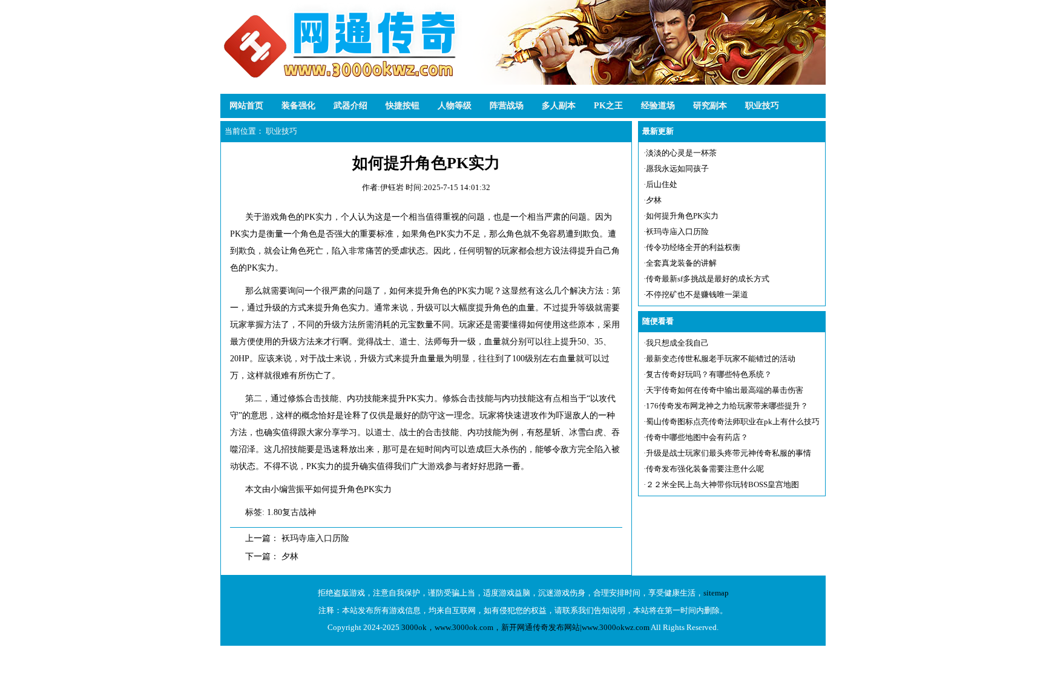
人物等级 (455, 105)
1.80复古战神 (291, 512)
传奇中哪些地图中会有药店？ (697, 437)
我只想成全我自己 (677, 342)
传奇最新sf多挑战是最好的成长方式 (707, 278)
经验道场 (658, 105)
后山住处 (661, 184)
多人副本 (559, 105)
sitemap (716, 592)
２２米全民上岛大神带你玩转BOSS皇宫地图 (722, 484)
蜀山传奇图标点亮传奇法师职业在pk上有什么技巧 (733, 421)
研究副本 (710, 105)
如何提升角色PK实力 (682, 215)
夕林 (289, 556)
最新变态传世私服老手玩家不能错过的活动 (720, 358)
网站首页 (246, 105)
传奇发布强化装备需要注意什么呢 (705, 468)
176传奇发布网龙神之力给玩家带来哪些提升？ (727, 405)
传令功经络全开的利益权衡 (693, 247)
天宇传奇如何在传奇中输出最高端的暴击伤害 (724, 390)
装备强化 (298, 105)
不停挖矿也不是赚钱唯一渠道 (697, 294)
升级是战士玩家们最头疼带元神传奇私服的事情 (728, 453)
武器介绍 (350, 105)
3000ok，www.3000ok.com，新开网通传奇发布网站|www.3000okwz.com (525, 627)
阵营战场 (507, 105)
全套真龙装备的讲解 (681, 262)
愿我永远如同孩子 (677, 168)
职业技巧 (762, 105)
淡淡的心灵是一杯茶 (681, 152)
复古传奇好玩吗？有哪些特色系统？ (709, 374)
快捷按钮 (402, 105)
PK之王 (608, 105)
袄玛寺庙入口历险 (315, 538)
